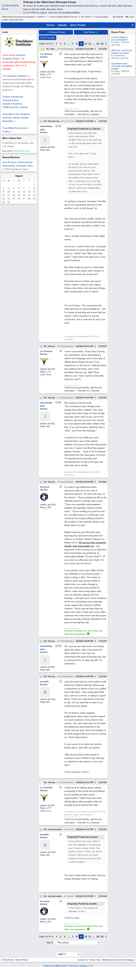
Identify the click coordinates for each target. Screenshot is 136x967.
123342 (103, 398)
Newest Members (11, 157)
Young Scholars (10, 100)
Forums (41, 17)
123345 (103, 676)
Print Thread (47, 37)
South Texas (45, 77)
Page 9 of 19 (45, 43)
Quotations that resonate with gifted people (121, 66)
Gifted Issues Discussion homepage (18, 17)
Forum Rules (8, 960)
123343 (103, 482)
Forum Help (94, 960)
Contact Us (83, 960)
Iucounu (70, 829)
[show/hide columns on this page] (133, 25)
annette (70, 896)
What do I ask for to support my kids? (121, 51)
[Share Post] (95, 49)
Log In (131, 17)
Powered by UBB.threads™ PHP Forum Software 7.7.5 (68, 966)
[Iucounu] (44, 500)
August (19, 176)
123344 (103, 641)
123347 (103, 829)
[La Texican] (44, 67)
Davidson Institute (16, 76)
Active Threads (77, 25)
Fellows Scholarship (12, 96)
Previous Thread (57, 32)
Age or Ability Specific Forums (64, 17)
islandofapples (67, 49)
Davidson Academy (12, 103)
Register (119, 17)
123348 (103, 896)
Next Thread (90, 32)
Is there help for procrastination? (119, 38)
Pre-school (86, 17)
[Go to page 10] (106, 43)
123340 (103, 121)
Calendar (62, 25)
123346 (103, 782)
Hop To (50, 943)
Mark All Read (21, 960)
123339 (103, 49)
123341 (103, 346)
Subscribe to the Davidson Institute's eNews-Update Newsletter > (16, 117)
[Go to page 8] (57, 43)
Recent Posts (118, 32)
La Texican (69, 121)
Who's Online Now (11, 138)
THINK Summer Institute (15, 107)
